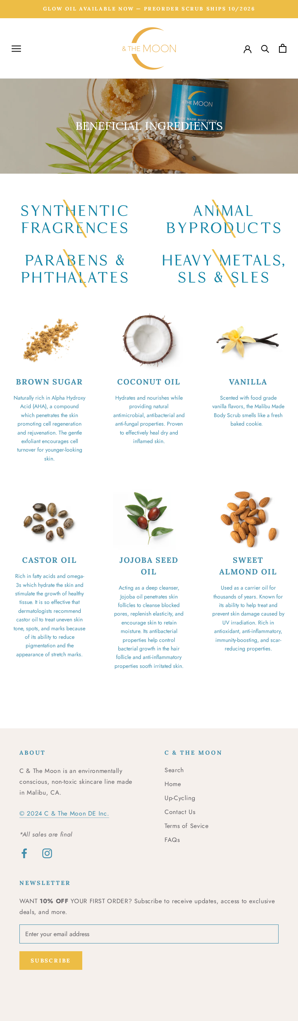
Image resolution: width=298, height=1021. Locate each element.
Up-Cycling (180, 797)
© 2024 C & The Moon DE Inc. (64, 813)
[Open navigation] (16, 48)
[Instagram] (47, 853)
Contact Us (180, 811)
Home (173, 784)
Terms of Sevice (187, 825)
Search (174, 770)
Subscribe (51, 960)
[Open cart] (282, 48)
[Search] (265, 48)
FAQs (172, 839)
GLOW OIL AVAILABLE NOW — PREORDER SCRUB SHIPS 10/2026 (149, 8)
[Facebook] (24, 853)
